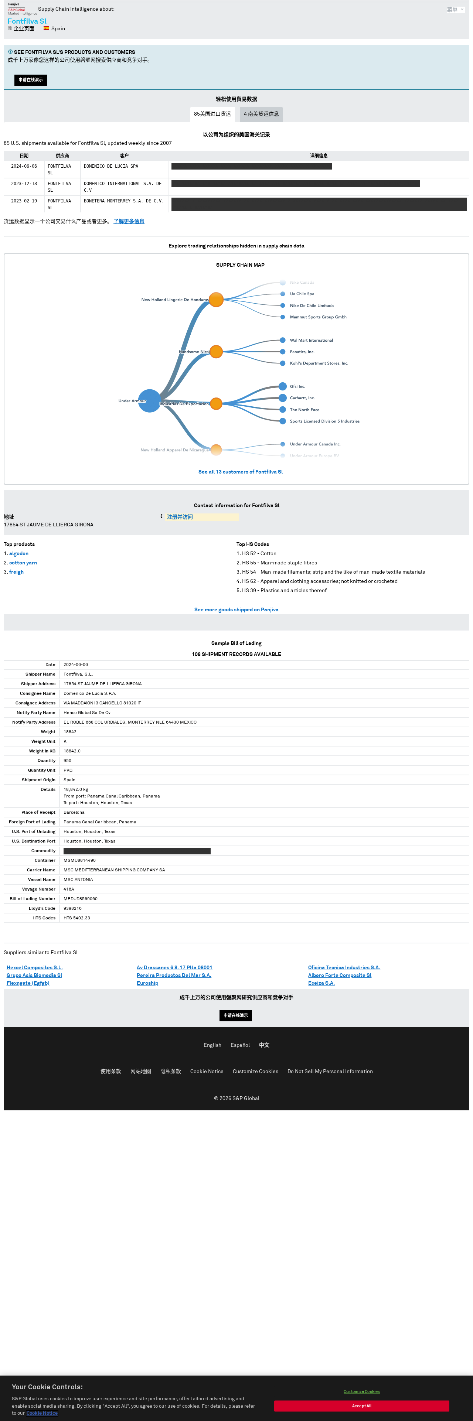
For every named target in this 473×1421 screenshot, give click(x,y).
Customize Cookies (255, 1071)
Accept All (361, 1406)
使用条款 (111, 1071)
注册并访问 (180, 517)
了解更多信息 (128, 221)
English (212, 1045)
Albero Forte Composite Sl (339, 975)
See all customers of (240, 472)
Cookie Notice (207, 1071)
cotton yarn (23, 563)
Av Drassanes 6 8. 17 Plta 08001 (174, 967)
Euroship (147, 983)
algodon (18, 553)
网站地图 (140, 1071)
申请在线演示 (30, 80)
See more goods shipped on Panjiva (236, 609)
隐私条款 (170, 1071)
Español (240, 1045)
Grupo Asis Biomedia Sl (34, 975)
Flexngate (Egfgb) (28, 983)
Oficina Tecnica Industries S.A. (344, 967)
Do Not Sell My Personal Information (330, 1071)
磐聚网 (22, 9)
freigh (16, 572)
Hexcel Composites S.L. (35, 967)
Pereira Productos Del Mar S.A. (174, 975)
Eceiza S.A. (321, 983)
